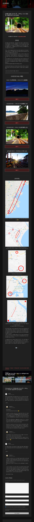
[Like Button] (16, 348)
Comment (7, 482)
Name (6, 495)
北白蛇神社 (6, 3)
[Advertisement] (17, 357)
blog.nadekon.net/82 (21, 36)
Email (6, 499)
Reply (7, 402)
